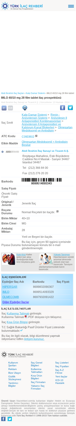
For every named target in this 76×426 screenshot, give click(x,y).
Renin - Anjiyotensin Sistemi (41, 116)
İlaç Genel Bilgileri (36, 364)
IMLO (5, 291)
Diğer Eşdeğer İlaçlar (15, 302)
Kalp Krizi (21, 254)
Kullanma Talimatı (18, 313)
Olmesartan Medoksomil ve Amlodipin (47, 129)
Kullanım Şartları (13, 364)
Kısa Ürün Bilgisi (17, 322)
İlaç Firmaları (38, 382)
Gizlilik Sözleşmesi (14, 378)
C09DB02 (28, 136)
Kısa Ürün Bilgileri (36, 377)
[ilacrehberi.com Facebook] (3, 420)
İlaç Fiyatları (62, 366)
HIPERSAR (9, 286)
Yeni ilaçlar (61, 376)
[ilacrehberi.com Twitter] (10, 420)
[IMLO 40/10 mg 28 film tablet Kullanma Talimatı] (4, 110)
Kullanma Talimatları (36, 370)
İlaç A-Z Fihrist (59, 371)
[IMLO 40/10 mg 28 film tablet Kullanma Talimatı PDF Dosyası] (26, 317)
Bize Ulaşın (14, 372)
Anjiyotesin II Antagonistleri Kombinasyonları (44, 119)
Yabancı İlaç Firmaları (38, 387)
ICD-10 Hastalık (59, 381)
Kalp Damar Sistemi (34, 114)
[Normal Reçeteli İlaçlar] (57, 212)
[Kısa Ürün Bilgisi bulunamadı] (10, 110)
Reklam (12, 369)
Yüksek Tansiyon (62, 254)
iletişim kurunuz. (34, 338)
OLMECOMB (10, 297)
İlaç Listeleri (62, 362)
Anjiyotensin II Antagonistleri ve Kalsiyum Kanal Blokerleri (41, 126)
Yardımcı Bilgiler (13, 384)
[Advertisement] (38, 50)
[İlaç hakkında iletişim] (24, 110)
